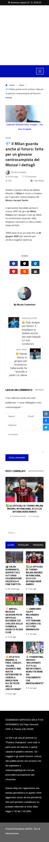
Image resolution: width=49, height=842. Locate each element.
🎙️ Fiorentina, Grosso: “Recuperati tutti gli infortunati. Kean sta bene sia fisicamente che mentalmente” (35, 670)
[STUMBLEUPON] (24, 271)
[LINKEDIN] (35, 263)
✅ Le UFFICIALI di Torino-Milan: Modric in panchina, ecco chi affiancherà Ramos (24, 508)
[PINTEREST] (14, 271)
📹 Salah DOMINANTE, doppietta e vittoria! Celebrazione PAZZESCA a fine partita (13, 575)
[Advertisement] (24, 35)
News (8, 138)
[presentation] (8, 500)
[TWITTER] (24, 263)
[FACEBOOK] (14, 263)
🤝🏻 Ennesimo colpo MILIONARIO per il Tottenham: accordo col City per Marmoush (33, 619)
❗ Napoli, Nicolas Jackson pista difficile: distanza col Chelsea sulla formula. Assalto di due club (14, 620)
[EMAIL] (35, 271)
